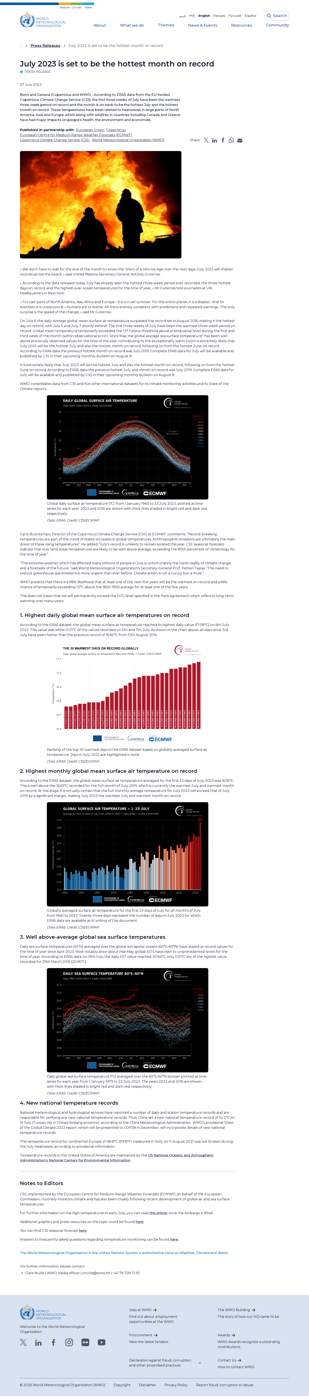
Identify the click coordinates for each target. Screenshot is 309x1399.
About (100, 25)
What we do (132, 25)
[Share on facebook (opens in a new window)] (223, 140)
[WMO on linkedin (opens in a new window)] (38, 1342)
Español (250, 16)
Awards (224, 1335)
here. (140, 1222)
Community (277, 25)
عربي (182, 16)
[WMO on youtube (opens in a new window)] (102, 1342)
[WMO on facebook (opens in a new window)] (53, 1342)
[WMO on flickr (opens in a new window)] (85, 1342)
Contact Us (227, 1360)
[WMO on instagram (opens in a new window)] (69, 1342)
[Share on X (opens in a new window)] (206, 140)
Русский (234, 16)
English (204, 16)
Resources (241, 25)
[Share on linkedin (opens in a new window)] (214, 140)
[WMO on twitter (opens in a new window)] (23, 1342)
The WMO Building (234, 1310)
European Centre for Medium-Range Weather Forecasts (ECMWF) (76, 135)
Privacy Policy (176, 1385)
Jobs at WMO (140, 1310)
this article (158, 1213)
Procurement (140, 1335)
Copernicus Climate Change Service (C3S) (55, 140)
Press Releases (45, 45)
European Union (90, 130)
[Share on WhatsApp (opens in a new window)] (231, 140)
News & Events (202, 25)
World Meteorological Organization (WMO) (128, 140)
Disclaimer (147, 1385)
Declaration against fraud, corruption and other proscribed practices (160, 1362)
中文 (192, 16)
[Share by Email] (239, 140)
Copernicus (115, 130)
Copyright (122, 1385)
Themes (166, 25)
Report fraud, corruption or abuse (225, 1385)
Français (219, 16)
